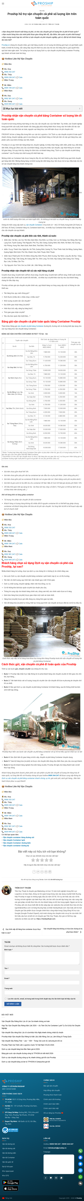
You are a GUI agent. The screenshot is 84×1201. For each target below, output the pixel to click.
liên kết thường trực (57, 879)
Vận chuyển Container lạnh (14, 840)
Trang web (8, 988)
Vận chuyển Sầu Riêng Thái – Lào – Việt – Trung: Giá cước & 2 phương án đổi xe (32, 1041)
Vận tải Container (8, 1158)
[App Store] (21, 1188)
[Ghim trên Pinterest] (46, 872)
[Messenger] (80, 1163)
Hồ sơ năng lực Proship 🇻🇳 (53, 1113)
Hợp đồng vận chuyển (52, 1090)
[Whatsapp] (61, 1178)
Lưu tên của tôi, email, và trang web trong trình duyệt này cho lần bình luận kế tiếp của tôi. (42, 999)
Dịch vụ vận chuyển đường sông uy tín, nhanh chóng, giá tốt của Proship (29, 1057)
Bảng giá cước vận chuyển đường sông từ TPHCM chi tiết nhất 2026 (27, 1053)
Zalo (20, 77)
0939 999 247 (9, 104)
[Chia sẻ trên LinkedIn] (50, 872)
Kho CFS (5, 1176)
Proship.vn (6, 45)
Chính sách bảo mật (51, 1108)
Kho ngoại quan (8, 1171)
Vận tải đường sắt (8, 1148)
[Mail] (80, 1170)
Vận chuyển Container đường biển (17, 843)
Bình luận (8, 950)
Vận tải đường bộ (8, 1144)
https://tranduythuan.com (46, 919)
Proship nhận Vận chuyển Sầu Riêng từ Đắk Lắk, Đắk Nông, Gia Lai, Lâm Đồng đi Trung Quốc (37, 1037)
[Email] (56, 1178)
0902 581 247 (9, 98)
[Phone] (80, 1150)
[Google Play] (21, 1182)
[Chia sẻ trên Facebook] (34, 872)
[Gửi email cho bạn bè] (42, 872)
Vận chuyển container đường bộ (16, 846)
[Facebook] (46, 1178)
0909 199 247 (9, 88)
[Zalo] (51, 1178)
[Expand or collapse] (79, 108)
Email (7, 978)
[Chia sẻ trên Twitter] (38, 872)
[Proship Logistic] (42, 3)
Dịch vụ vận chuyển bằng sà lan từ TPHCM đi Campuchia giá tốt (26, 1062)
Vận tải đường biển (9, 1153)
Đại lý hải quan (7, 1167)
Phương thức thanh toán (53, 1095)
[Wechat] (80, 1183)
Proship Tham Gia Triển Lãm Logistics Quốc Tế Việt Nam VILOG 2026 (28, 1045)
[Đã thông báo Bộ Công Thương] (10, 1130)
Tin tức (42, 11)
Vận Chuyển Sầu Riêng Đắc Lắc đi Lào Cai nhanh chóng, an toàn (26, 1021)
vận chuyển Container (34, 225)
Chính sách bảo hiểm (51, 1104)
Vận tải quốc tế (7, 1162)
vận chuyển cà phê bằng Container (30, 326)
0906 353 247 (9, 72)
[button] (3, 3)
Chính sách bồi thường (52, 1099)
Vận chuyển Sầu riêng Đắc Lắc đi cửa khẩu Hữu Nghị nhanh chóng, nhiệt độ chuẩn (32, 1032)
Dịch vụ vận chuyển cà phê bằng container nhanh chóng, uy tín (26, 778)
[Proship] (21, 1081)
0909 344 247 (53, 775)
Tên (6, 968)
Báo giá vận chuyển (51, 1086)
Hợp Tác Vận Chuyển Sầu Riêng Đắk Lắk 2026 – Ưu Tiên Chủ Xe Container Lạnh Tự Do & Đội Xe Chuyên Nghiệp (41, 1027)
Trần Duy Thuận (53, 24)
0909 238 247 (9, 77)
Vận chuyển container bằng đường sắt (18, 837)
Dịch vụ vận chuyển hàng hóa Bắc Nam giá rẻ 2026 (21, 1049)
